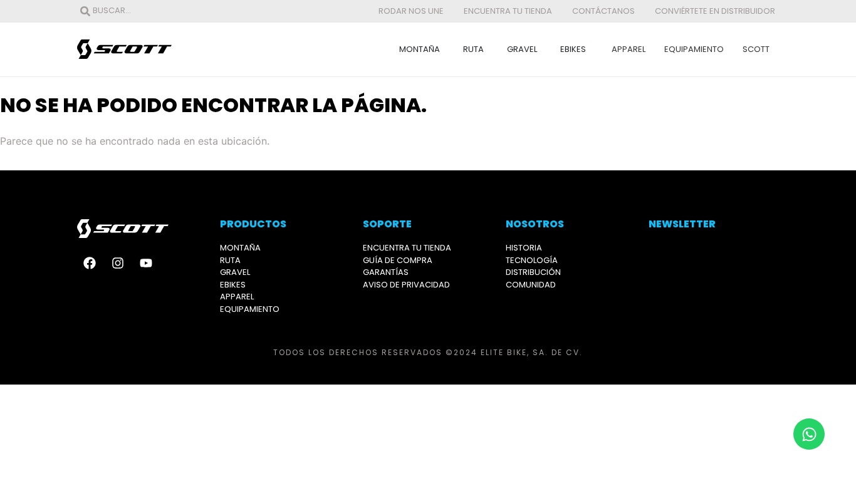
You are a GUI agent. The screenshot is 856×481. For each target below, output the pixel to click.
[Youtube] (146, 263)
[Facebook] (89, 263)
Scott (756, 49)
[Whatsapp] (809, 434)
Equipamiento (694, 49)
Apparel (628, 49)
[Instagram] (117, 263)
